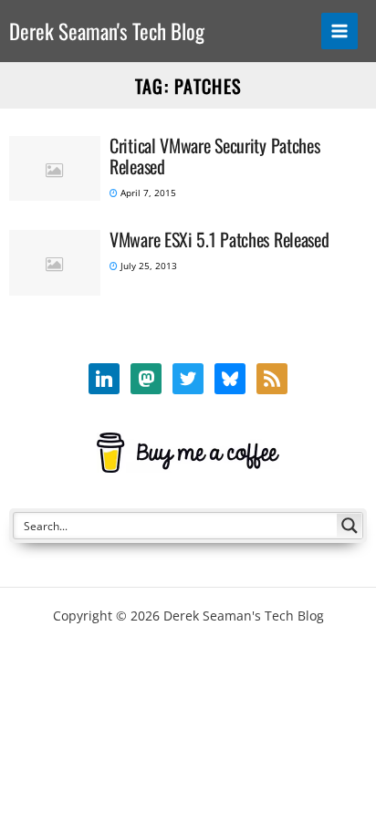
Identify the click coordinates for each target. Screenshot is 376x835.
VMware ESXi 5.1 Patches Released (219, 239)
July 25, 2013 (147, 265)
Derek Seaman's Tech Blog (106, 31)
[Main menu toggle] (340, 31)
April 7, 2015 (147, 192)
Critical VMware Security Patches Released (214, 155)
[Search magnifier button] (349, 525)
